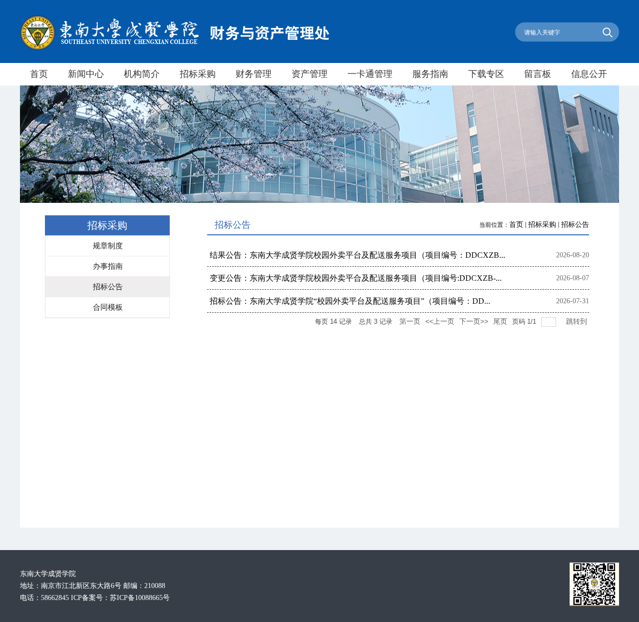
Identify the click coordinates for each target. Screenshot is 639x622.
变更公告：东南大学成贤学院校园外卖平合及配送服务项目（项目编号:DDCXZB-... (356, 278)
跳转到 (577, 321)
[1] (594, 604)
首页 (516, 224)
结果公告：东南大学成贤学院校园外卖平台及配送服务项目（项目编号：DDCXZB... (357, 255)
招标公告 (575, 224)
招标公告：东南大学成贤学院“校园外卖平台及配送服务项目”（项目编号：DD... (350, 301)
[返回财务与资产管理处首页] (174, 48)
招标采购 (542, 224)
